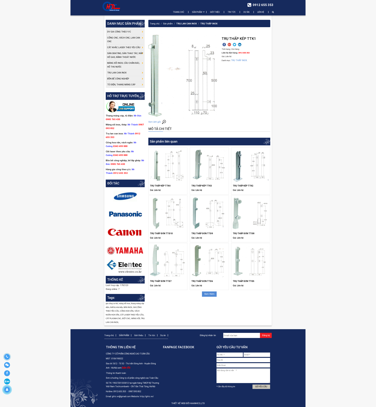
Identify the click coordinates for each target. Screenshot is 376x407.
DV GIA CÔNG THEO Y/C (119, 31)
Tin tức (232, 12)
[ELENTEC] (125, 266)
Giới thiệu (215, 12)
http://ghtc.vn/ (147, 396)
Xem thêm (209, 294)
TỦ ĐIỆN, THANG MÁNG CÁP (121, 84)
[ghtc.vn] (111, 6)
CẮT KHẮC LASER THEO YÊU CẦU (123, 47)
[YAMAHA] (125, 250)
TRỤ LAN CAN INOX (186, 23)
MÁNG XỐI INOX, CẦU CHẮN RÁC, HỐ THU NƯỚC (123, 65)
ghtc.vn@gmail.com (121, 396)
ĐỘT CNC (126, 318)
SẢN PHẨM (197, 12)
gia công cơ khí (112, 303)
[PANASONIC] (125, 214)
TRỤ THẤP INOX (209, 23)
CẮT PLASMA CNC (113, 318)
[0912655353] (7, 357)
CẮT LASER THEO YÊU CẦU (132, 315)
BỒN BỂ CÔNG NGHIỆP (118, 78)
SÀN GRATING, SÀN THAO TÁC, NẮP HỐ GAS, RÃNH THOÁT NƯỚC (125, 55)
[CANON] (125, 232)
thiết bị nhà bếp (116, 307)
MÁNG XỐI (135, 318)
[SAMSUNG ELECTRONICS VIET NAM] (125, 196)
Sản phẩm (168, 23)
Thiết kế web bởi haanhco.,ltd (188, 403)
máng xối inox (124, 303)
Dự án (246, 12)
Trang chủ (178, 12)
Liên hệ (260, 12)
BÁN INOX (128, 307)
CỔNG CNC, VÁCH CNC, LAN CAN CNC (123, 39)
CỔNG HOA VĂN (127, 311)
